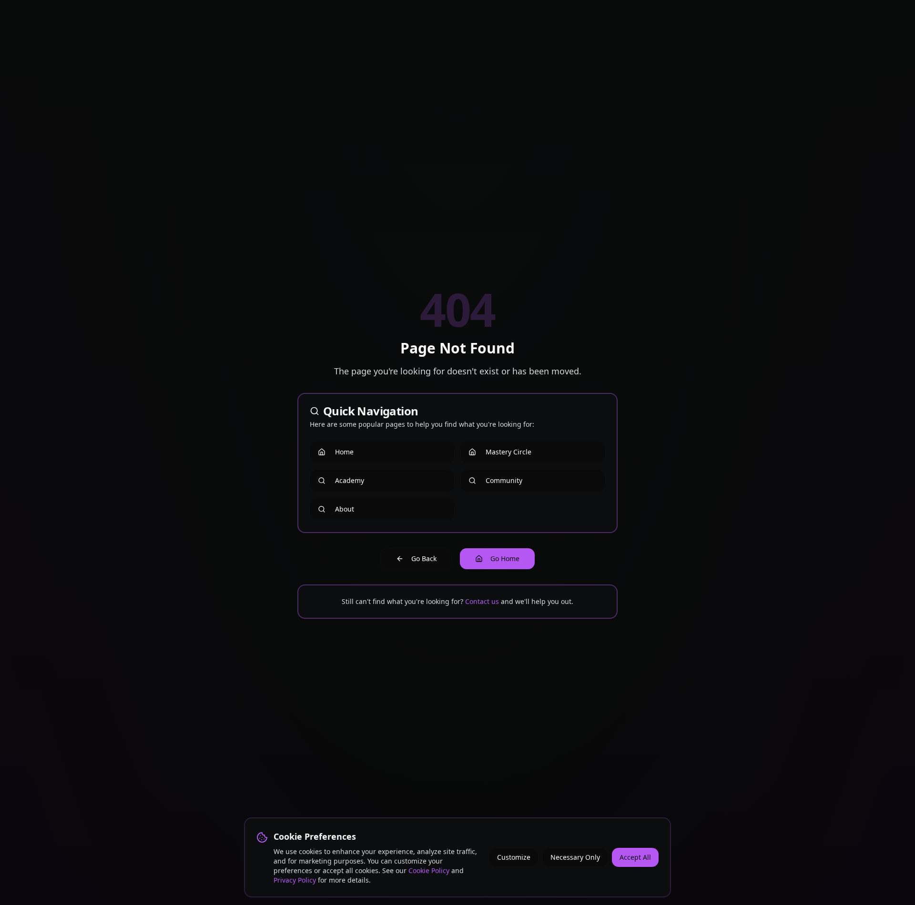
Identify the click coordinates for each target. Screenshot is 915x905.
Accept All (635, 857)
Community (504, 480)
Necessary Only (575, 857)
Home (344, 451)
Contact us (482, 601)
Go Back (424, 558)
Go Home (504, 558)
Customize (513, 857)
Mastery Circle (508, 451)
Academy (349, 480)
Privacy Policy (295, 880)
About (344, 508)
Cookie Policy (428, 870)
